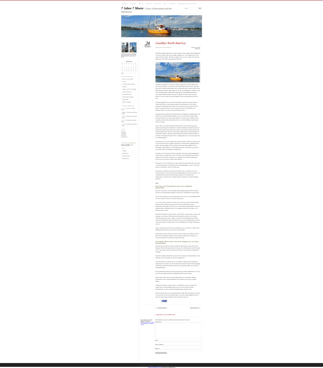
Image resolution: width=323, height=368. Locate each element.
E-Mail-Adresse (159, 344)
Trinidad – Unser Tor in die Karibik (129, 89)
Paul (161, 47)
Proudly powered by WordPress (146, 365)
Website (157, 348)
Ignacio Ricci (166, 365)
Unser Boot (133, 3)
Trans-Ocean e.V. (124, 137)
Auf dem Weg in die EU (127, 94)
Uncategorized (167, 47)
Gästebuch (172, 3)
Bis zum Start (157, 3)
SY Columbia (123, 132)
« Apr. (122, 73)
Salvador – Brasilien (126, 102)
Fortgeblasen (123, 133)
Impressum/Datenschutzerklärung (187, 3)
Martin (123, 112)
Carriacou (124, 86)
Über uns (141, 3)
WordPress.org (125, 158)
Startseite (125, 3)
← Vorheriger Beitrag (161, 308)
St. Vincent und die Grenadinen (128, 84)
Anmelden (124, 150)
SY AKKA (123, 131)
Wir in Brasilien (125, 99)
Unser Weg (149, 3)
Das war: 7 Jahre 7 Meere (127, 79)
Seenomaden (123, 135)
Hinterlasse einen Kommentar (196, 48)
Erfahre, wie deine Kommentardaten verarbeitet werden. (147, 323)
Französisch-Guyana (126, 91)
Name (157, 340)
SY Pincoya (123, 134)
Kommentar (158, 321)
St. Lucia (124, 81)
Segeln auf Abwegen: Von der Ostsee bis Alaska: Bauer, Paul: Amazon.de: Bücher (128, 56)
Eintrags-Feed (125, 153)
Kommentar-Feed (126, 155)
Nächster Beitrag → (194, 308)
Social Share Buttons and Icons (155, 367)
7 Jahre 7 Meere (132, 8)
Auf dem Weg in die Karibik (127, 96)
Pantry (165, 3)
